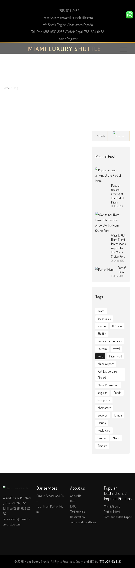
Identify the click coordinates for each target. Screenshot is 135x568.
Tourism (102, 445)
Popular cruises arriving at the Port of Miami (117, 193)
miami (101, 311)
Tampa (118, 415)
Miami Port (115, 356)
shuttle (102, 326)
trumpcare (104, 400)
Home (6, 88)
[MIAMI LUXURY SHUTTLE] (64, 48)
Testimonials (77, 512)
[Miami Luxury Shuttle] (15, 488)
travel (116, 349)
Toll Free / (67, 31)
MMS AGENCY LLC (110, 561)
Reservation (77, 517)
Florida (102, 423)
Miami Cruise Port (108, 385)
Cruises (102, 438)
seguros (102, 393)
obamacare (104, 408)
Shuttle (102, 333)
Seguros (103, 415)
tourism (102, 349)
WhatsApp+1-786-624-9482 (85, 31)
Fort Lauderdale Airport (107, 374)
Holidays (117, 326)
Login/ (61, 38)
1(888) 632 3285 (53, 31)
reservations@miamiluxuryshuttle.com (68, 17)
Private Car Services (110, 341)
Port (100, 356)
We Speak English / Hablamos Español (68, 24)
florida (117, 393)
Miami (116, 438)
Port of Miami (112, 512)
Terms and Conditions (83, 522)
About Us (75, 496)
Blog (72, 501)
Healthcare (104, 430)
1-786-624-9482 (68, 10)
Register (72, 38)
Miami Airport (106, 364)
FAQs (73, 506)
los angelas (104, 318)
